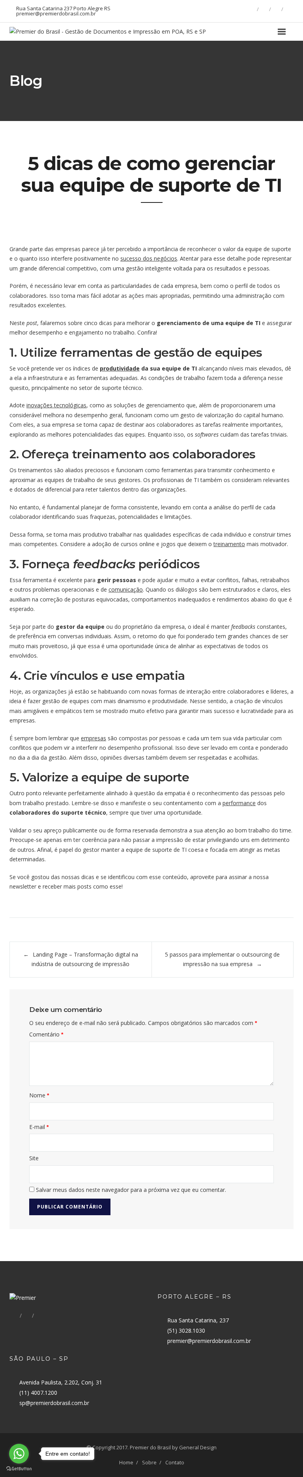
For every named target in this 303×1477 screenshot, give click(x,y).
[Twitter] (264, 9)
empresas (93, 738)
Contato (174, 1462)
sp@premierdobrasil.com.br (54, 1403)
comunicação (125, 589)
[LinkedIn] (276, 9)
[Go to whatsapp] (19, 1454)
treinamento (229, 544)
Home (126, 1462)
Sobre (149, 1462)
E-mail (39, 1127)
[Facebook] (252, 9)
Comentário (46, 1034)
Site (34, 1158)
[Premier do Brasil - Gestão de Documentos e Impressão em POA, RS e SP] (107, 31)
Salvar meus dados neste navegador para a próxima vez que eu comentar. (131, 1189)
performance (239, 803)
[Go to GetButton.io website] (19, 1468)
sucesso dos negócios (148, 258)
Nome (39, 1095)
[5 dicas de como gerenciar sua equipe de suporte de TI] (151, 224)
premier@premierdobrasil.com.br (209, 1341)
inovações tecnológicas (56, 405)
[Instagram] (288, 9)
